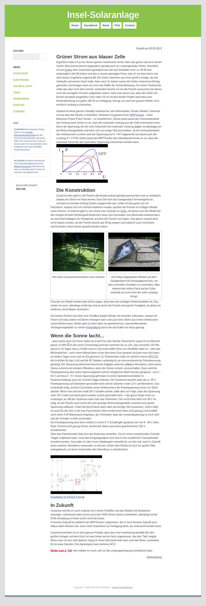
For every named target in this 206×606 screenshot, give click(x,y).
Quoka (68, 69)
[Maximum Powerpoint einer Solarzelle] (82, 182)
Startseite (20, 73)
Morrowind (21, 99)
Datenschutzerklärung (122, 587)
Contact (130, 25)
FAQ (117, 25)
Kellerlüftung (93, 327)
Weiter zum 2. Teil (61, 550)
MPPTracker (137, 115)
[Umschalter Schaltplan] (76, 493)
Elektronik (21, 80)
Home (75, 25)
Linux (16, 92)
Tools (123, 211)
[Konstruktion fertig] (134, 270)
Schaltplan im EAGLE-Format (67, 497)
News (106, 25)
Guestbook (90, 25)
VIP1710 (153, 356)
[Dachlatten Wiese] (78, 270)
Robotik (18, 105)
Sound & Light (22, 86)
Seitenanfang (154, 557)
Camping (19, 111)
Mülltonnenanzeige (22, 166)
